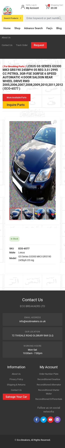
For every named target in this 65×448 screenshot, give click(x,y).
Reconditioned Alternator (49, 384)
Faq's (49, 28)
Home (7, 28)
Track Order (22, 45)
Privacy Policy (16, 379)
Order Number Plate (48, 374)
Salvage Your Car (16, 396)
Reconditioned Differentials (48, 399)
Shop (17, 28)
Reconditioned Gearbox (48, 379)
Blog (59, 28)
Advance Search (33, 28)
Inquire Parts (16, 105)
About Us (6, 37)
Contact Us (7, 45)
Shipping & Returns (16, 384)
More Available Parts (16, 97)
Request (39, 45)
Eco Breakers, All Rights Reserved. (33, 440)
